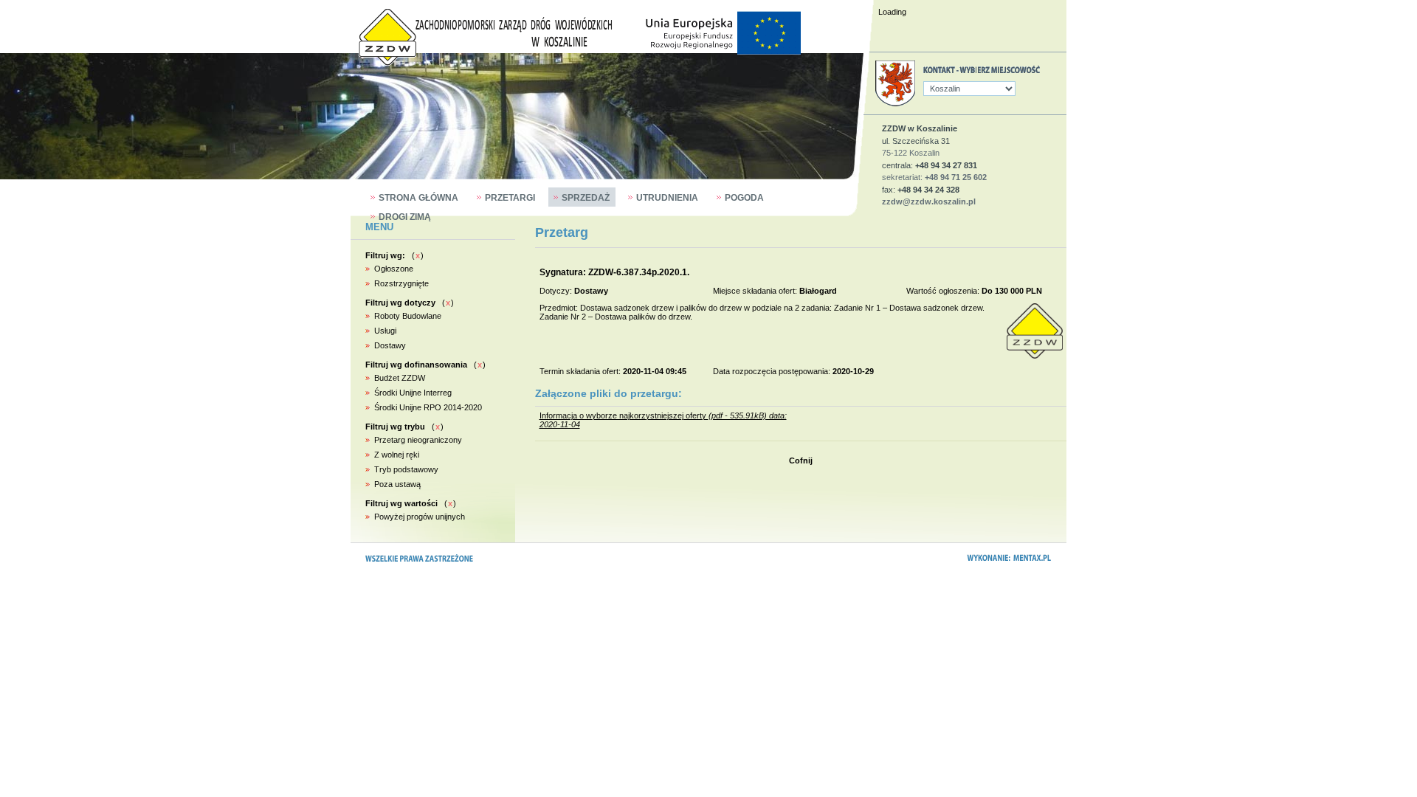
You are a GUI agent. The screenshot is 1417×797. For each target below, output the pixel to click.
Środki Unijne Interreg (413, 392)
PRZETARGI (510, 198)
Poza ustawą (397, 484)
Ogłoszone (393, 268)
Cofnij (801, 460)
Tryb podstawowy (406, 469)
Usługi (385, 330)
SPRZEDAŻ (586, 198)
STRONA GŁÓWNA (418, 198)
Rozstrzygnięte (401, 283)
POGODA (744, 198)
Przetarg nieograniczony (418, 439)
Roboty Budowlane (407, 315)
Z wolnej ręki (396, 454)
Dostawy (390, 345)
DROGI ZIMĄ (405, 217)
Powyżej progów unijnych (419, 516)
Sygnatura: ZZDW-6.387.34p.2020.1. (614, 272)
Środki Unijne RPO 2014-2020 (428, 407)
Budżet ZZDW (399, 377)
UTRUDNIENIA (667, 198)
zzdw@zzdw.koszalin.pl (929, 201)
